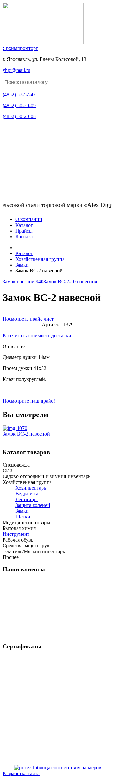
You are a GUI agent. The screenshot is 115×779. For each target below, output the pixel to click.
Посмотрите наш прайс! (29, 401)
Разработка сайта (21, 773)
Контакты (26, 236)
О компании (28, 219)
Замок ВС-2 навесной (26, 434)
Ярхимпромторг (20, 48)
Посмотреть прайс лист (28, 318)
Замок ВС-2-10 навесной (70, 281)
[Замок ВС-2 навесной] (15, 428)
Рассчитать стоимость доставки (37, 335)
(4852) (19, 94)
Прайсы (24, 231)
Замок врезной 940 (23, 281)
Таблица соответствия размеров (66, 767)
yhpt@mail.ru (16, 70)
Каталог (24, 225)
